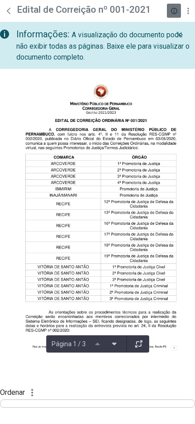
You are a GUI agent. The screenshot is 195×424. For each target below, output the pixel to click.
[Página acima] (97, 344)
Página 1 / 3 (69, 344)
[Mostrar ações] (188, 11)
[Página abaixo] (114, 344)
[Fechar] (179, 34)
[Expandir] (138, 344)
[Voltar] (8, 11)
